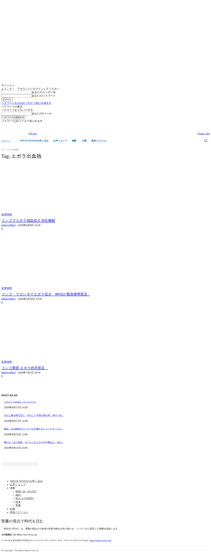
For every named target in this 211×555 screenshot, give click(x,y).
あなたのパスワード (44, 95)
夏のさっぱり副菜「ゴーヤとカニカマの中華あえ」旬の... (34, 442)
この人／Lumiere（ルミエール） (20, 402)
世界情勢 (6, 214)
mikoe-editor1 (8, 225)
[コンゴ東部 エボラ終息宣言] (55, 337)
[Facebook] (203, 125)
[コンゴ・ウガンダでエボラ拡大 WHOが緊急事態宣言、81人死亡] (55, 263)
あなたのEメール (42, 113)
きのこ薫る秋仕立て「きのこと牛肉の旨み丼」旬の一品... (34, 415)
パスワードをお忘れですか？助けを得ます (26, 103)
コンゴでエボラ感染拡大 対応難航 (28, 221)
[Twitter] (208, 125)
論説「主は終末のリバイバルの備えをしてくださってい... (34, 429)
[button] (206, 141)
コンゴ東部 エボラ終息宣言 (24, 368)
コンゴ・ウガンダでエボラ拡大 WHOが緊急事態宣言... (45, 294)
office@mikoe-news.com (100, 540)
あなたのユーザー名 (44, 92)
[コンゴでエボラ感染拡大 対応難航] (55, 189)
